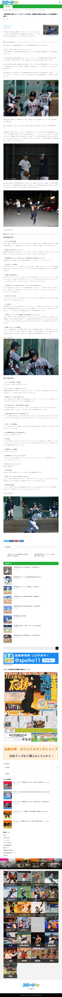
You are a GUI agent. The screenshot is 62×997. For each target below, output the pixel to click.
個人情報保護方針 (7, 845)
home (4, 835)
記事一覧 (5, 855)
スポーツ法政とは (7, 842)
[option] (8, 863)
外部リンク (6, 847)
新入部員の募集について (9, 852)
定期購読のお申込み (8, 850)
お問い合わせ (6, 837)
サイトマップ (6, 840)
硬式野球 (8, 6)
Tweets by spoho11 (8, 664)
